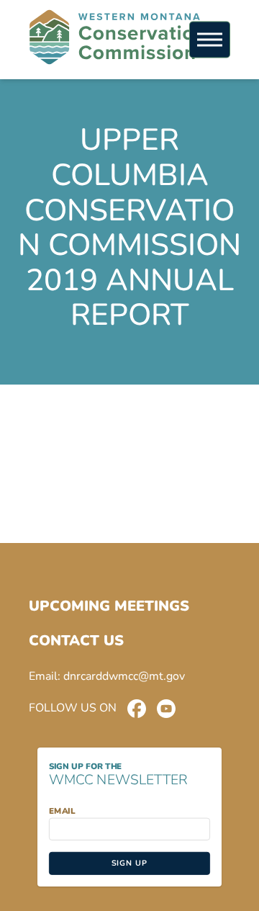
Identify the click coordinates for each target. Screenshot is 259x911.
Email (62, 811)
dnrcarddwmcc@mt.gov (124, 676)
